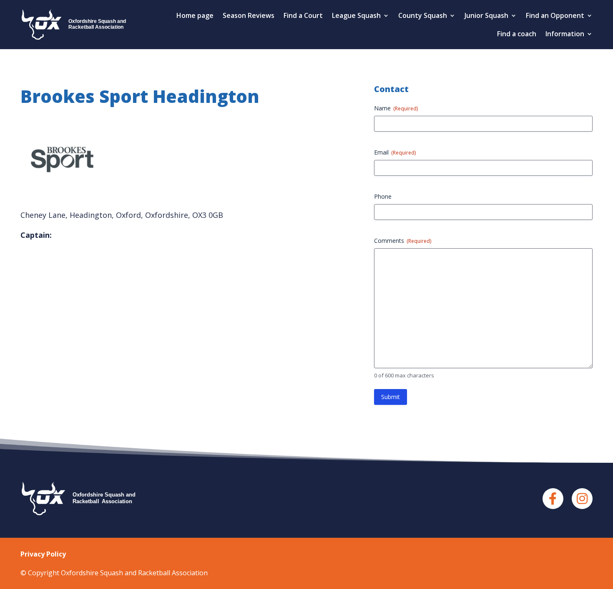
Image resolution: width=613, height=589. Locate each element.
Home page (195, 15)
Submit (390, 397)
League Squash (356, 15)
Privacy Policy (43, 554)
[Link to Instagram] (582, 498)
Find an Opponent (555, 15)
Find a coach (516, 33)
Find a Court (303, 15)
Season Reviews (248, 15)
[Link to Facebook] (553, 498)
